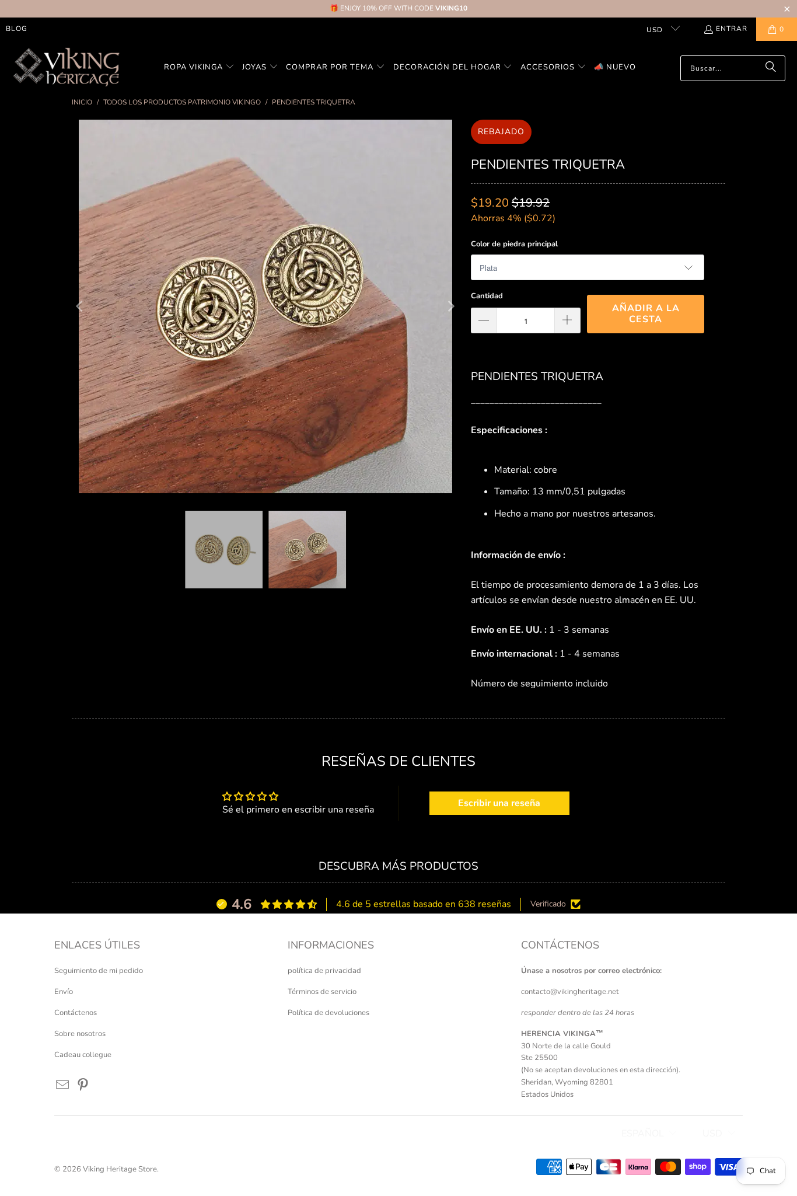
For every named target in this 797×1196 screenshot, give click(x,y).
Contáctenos (75, 1012)
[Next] (450, 306)
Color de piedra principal (514, 244)
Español (642, 1133)
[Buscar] (770, 68)
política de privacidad (324, 970)
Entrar (731, 28)
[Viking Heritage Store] (66, 68)
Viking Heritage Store (120, 1169)
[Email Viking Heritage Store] (63, 1085)
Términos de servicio (322, 991)
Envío (63, 991)
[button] (199, 68)
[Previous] (80, 306)
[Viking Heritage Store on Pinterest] (83, 1085)
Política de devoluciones (328, 1012)
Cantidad (487, 296)
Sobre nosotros (80, 1033)
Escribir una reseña (499, 803)
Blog (16, 28)
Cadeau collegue (82, 1054)
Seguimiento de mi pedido (98, 970)
